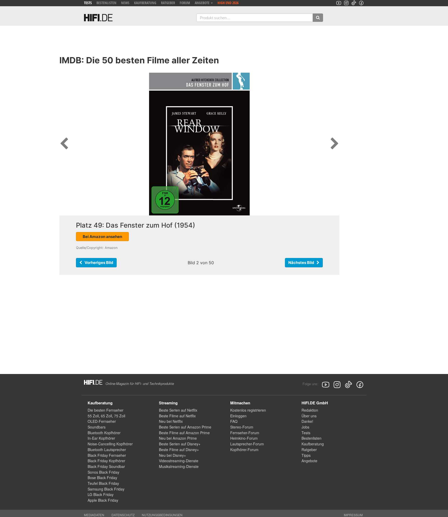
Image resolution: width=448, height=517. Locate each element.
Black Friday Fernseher (107, 455)
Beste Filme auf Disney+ (179, 449)
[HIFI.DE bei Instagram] (346, 3)
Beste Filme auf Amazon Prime (184, 432)
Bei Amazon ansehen (102, 236)
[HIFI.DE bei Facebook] (361, 3)
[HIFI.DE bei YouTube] (338, 3)
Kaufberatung (145, 2)
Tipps (306, 455)
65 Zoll (106, 415)
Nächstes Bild (302, 262)
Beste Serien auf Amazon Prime (185, 427)
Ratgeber (168, 2)
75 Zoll (119, 415)
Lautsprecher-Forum (247, 443)
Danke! (307, 421)
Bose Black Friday (102, 477)
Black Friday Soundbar (106, 466)
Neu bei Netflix (171, 421)
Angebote (309, 460)
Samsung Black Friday (106, 489)
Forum (185, 2)
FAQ (233, 421)
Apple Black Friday (103, 500)
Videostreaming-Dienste (178, 460)
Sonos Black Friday (103, 472)
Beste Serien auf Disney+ (179, 443)
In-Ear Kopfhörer (101, 438)
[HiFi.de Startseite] (98, 17)
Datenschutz (123, 515)
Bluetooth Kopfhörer (104, 432)
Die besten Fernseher (105, 410)
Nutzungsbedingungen (162, 515)
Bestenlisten (106, 2)
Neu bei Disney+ (172, 455)
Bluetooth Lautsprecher (107, 449)
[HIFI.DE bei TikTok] (353, 3)
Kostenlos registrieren (248, 410)
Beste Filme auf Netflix (177, 415)
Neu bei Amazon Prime (178, 438)
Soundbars (97, 427)
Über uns (309, 415)
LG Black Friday (101, 494)
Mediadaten (94, 515)
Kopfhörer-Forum (244, 449)
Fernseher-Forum (244, 432)
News (125, 2)
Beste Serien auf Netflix (178, 410)
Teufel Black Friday (103, 483)
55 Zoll (93, 415)
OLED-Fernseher (102, 421)
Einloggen (238, 415)
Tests (88, 2)
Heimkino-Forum (244, 438)
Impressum (353, 515)
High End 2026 (228, 2)
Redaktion (310, 410)
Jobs (305, 427)
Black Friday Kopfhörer (106, 460)
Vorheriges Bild (97, 262)
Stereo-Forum (241, 427)
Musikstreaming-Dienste (179, 466)
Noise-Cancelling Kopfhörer (110, 443)
